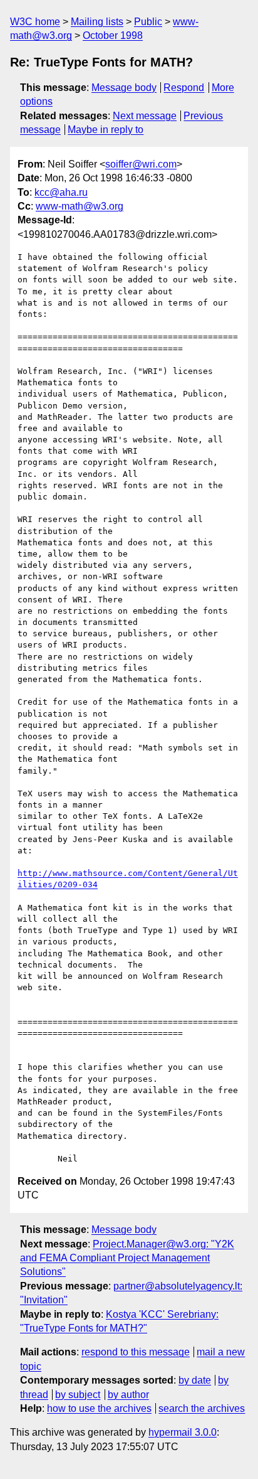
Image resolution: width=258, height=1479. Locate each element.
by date (194, 1380)
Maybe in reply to (105, 129)
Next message (145, 115)
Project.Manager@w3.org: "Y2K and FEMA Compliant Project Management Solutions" (127, 1258)
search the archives (201, 1408)
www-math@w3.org (79, 206)
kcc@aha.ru (61, 192)
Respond (183, 87)
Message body (124, 87)
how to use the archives (99, 1408)
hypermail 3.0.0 (182, 1432)
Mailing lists (97, 21)
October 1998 (113, 35)
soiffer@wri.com (141, 164)
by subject (77, 1394)
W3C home (35, 21)
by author (128, 1394)
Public (148, 21)
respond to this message (135, 1352)
